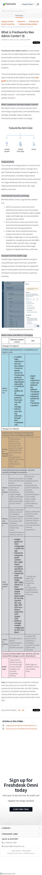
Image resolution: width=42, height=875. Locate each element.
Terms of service (16, 851)
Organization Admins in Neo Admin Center (23, 725)
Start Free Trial (21, 809)
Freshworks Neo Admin (28, 24)
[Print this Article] (23, 36)
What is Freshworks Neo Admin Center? (17, 27)
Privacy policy (26, 851)
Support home (7, 21)
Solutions (19, 15)
